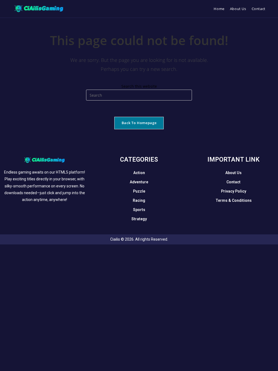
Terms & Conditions (234, 200)
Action (139, 173)
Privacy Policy (233, 191)
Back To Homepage (139, 122)
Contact (233, 182)
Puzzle (139, 191)
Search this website (139, 86)
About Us (233, 173)
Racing (139, 200)
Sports (139, 209)
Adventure (139, 182)
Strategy (139, 219)
